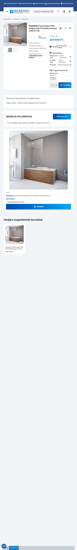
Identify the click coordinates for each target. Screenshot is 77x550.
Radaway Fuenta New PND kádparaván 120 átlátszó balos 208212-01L (14, 249)
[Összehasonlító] (60, 28)
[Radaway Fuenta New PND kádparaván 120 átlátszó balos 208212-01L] (10, 50)
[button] (64, 11)
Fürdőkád (16, 19)
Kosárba (66, 85)
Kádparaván (25, 19)
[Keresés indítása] (52, 11)
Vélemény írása (62, 116)
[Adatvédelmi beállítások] (4, 546)
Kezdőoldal (7, 19)
